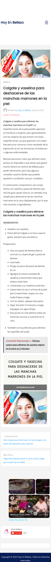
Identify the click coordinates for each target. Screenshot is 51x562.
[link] (12, 498)
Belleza (6, 82)
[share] (45, 498)
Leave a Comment (11, 115)
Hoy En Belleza (12, 22)
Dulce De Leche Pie (26, 498)
